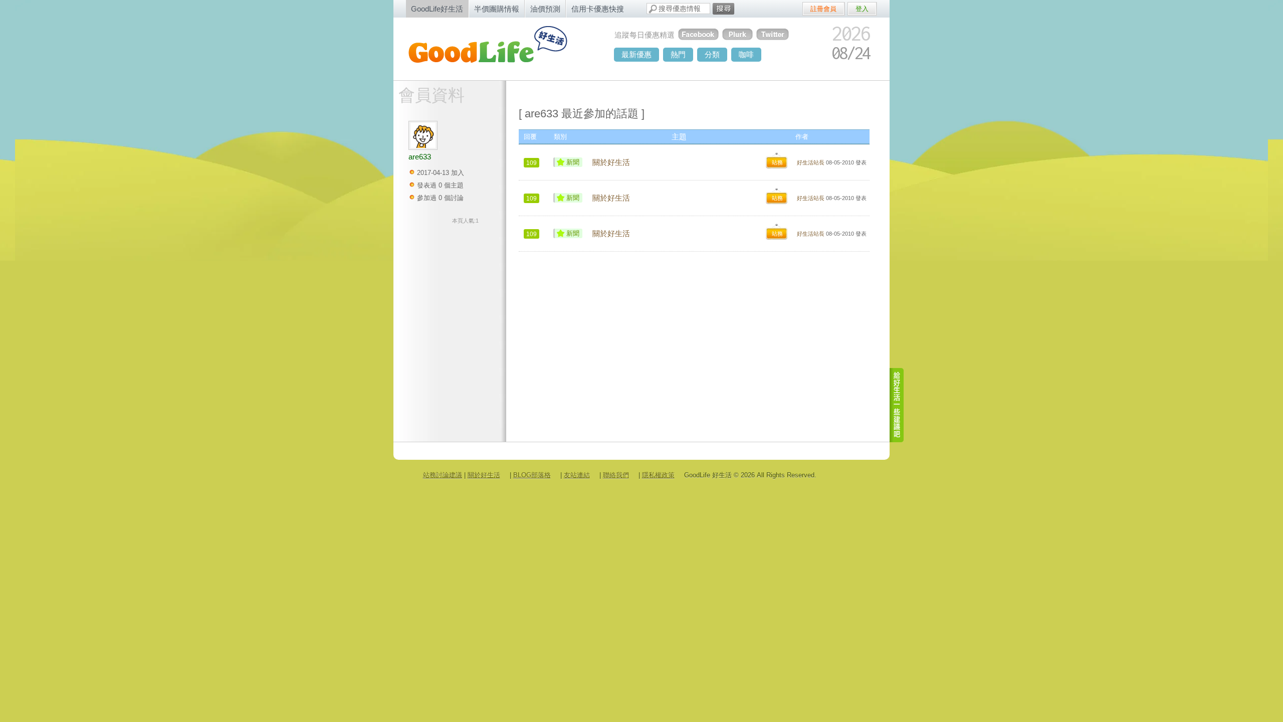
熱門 (678, 54)
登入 (862, 9)
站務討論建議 (442, 475)
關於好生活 (611, 162)
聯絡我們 (616, 475)
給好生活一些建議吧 (897, 405)
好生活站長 (810, 162)
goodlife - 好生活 (498, 48)
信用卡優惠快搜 (597, 9)
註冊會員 (823, 9)
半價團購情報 (496, 9)
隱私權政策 (658, 475)
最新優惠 (636, 54)
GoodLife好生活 (437, 9)
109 (531, 162)
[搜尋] (723, 9)
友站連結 (577, 475)
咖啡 (746, 54)
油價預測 (545, 9)
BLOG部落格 (532, 475)
